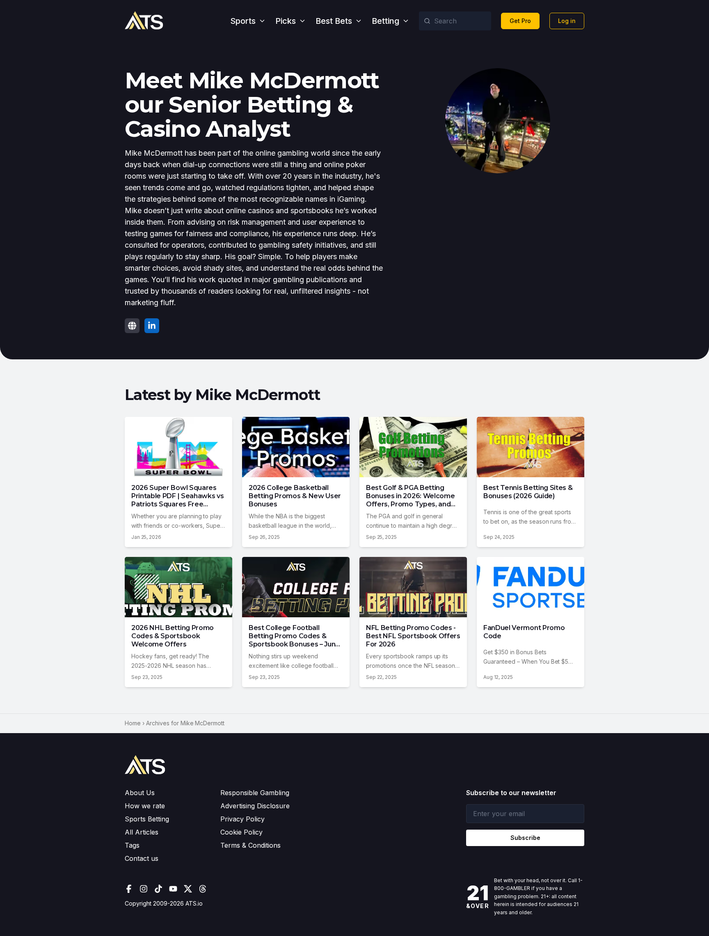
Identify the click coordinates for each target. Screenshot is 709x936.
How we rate (145, 806)
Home (133, 723)
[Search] (427, 21)
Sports (243, 21)
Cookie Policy (241, 832)
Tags (132, 845)
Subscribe (525, 837)
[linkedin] (151, 325)
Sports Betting (147, 819)
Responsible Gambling (254, 793)
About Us (140, 793)
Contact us (141, 858)
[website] (132, 325)
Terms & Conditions (250, 845)
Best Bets (334, 21)
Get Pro (520, 20)
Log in (567, 20)
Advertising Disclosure (255, 806)
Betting (385, 21)
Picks (285, 21)
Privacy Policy (242, 819)
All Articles (141, 832)
